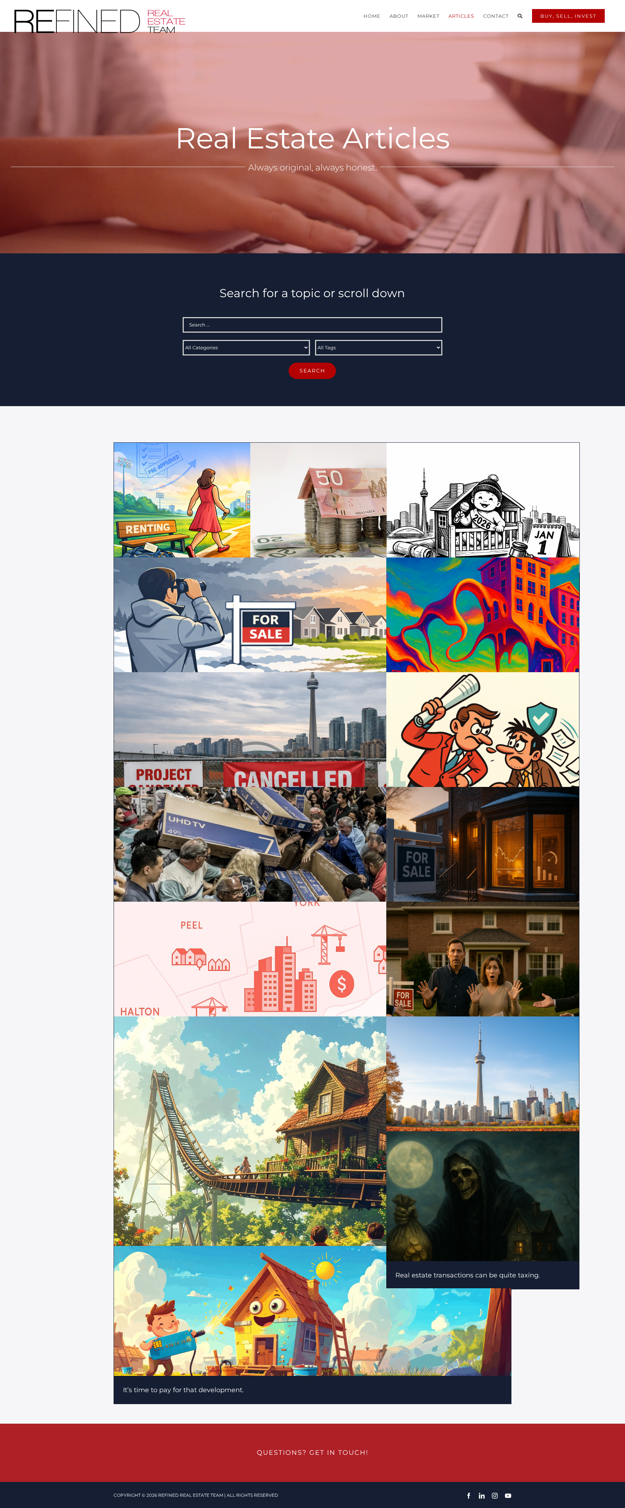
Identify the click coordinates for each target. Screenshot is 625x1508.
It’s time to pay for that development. (183, 1390)
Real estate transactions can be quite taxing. (467, 1275)
